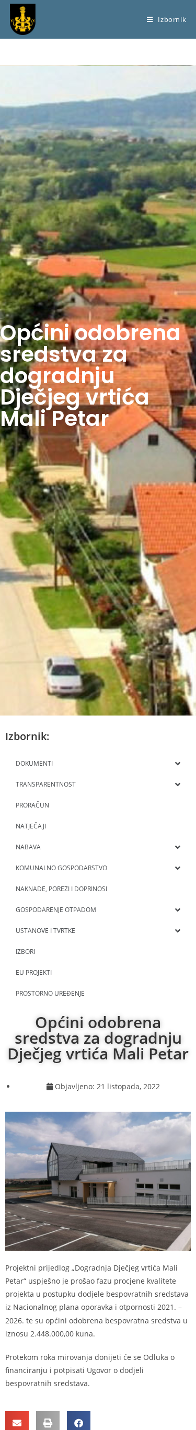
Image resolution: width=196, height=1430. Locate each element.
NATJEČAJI (31, 826)
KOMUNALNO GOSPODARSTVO (61, 867)
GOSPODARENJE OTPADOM (56, 909)
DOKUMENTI (34, 763)
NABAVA (28, 847)
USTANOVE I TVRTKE (45, 930)
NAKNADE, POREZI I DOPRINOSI (61, 888)
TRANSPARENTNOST (46, 784)
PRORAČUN (32, 805)
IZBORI (25, 951)
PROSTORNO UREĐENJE (50, 993)
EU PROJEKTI (34, 972)
